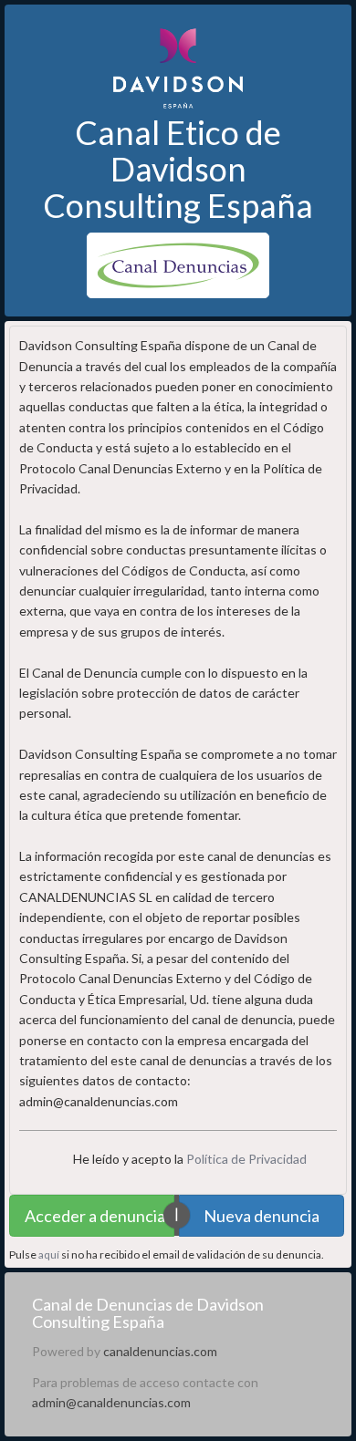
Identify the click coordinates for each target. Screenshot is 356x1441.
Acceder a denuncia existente (99, 1216)
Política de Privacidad (246, 1158)
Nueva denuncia (261, 1216)
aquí (48, 1254)
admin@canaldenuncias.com (111, 1402)
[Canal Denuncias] (178, 264)
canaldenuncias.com (160, 1351)
